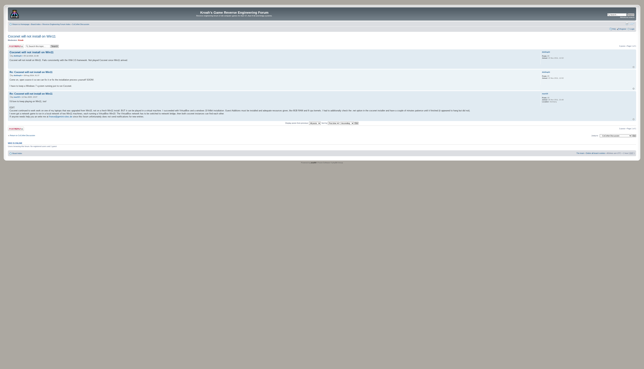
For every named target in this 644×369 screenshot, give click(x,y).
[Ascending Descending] (349, 123)
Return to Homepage (20, 24)
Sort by (324, 123)
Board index (36, 24)
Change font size (632, 23)
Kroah (20, 40)
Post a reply (13, 45)
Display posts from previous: (297, 123)
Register (623, 29)
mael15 (17, 97)
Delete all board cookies (595, 153)
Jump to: (594, 136)
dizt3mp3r (18, 56)
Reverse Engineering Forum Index (56, 24)
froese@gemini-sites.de (60, 116)
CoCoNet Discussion (80, 24)
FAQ (614, 29)
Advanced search (627, 17)
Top (633, 67)
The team (580, 153)
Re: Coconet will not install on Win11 (31, 72)
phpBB (313, 163)
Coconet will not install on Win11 (32, 36)
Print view (627, 23)
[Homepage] (15, 13)
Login (632, 29)
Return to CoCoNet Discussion (22, 135)
